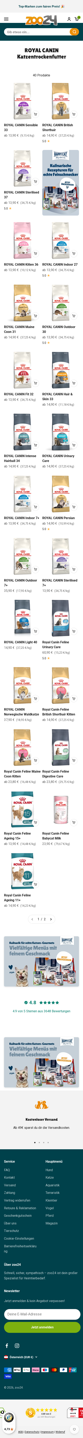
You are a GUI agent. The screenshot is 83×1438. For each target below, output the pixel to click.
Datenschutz (32, 1432)
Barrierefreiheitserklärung (20, 1248)
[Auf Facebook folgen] (6, 1345)
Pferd (50, 1216)
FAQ (7, 1170)
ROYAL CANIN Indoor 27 (60, 264)
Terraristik (53, 1193)
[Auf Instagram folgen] (17, 1345)
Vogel (50, 1208)
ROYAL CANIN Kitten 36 (21, 264)
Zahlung (9, 1193)
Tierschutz (11, 1231)
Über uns (10, 1223)
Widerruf (60, 1432)
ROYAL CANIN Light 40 (20, 642)
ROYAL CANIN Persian (58, 518)
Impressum (47, 1432)
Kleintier (51, 1200)
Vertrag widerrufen (17, 1200)
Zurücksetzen (56, 32)
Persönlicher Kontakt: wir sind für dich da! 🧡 (41, 6)
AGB (20, 1432)
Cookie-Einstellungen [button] (19, 1238)
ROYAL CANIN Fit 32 (18, 394)
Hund (49, 1170)
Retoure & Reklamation (20, 1208)
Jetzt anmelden (42, 1327)
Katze (50, 1177)
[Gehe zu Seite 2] (51, 919)
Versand (10, 1185)
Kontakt (9, 1177)
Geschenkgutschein (18, 1216)
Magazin (52, 1223)
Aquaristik (53, 1185)
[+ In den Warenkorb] (35, 114)
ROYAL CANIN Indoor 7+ (21, 518)
